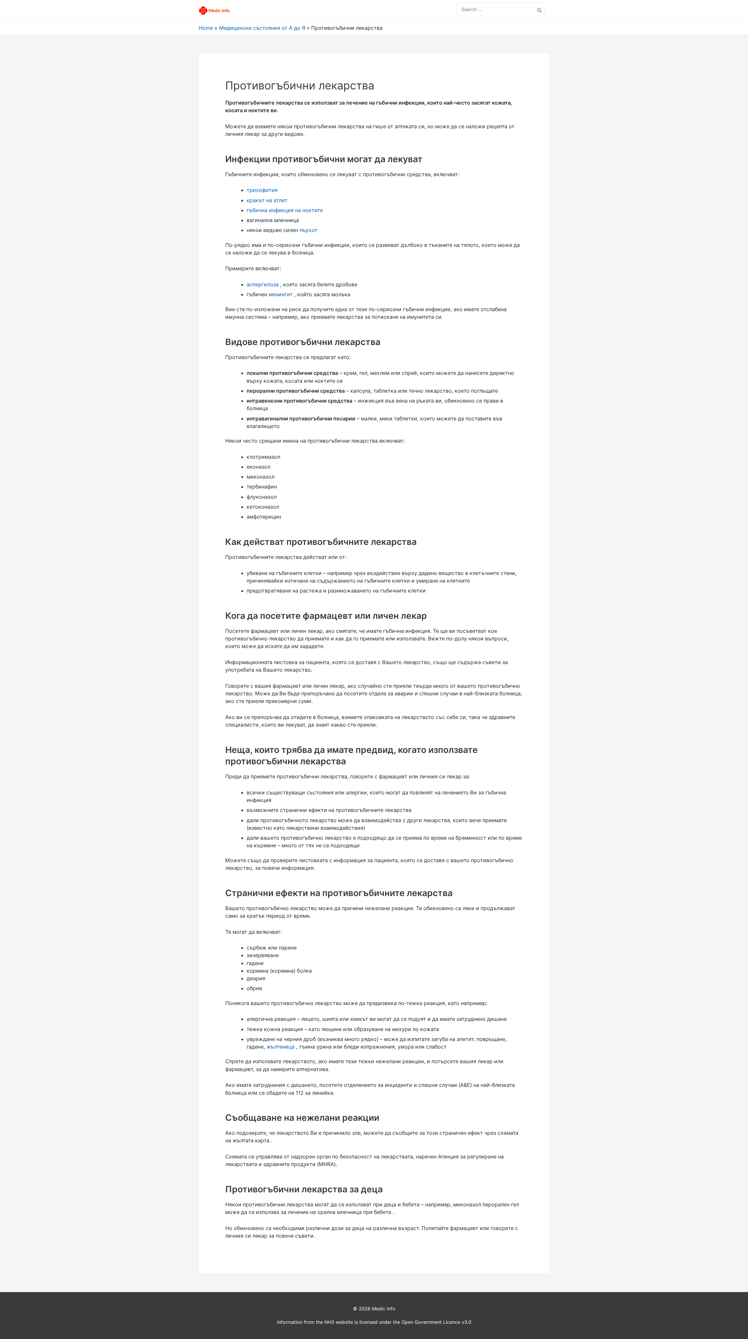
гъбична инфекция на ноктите (285, 210)
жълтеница (280, 1047)
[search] (496, 9)
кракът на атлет (267, 200)
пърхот (308, 230)
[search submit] (540, 10)
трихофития (262, 190)
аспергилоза (263, 284)
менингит (281, 294)
